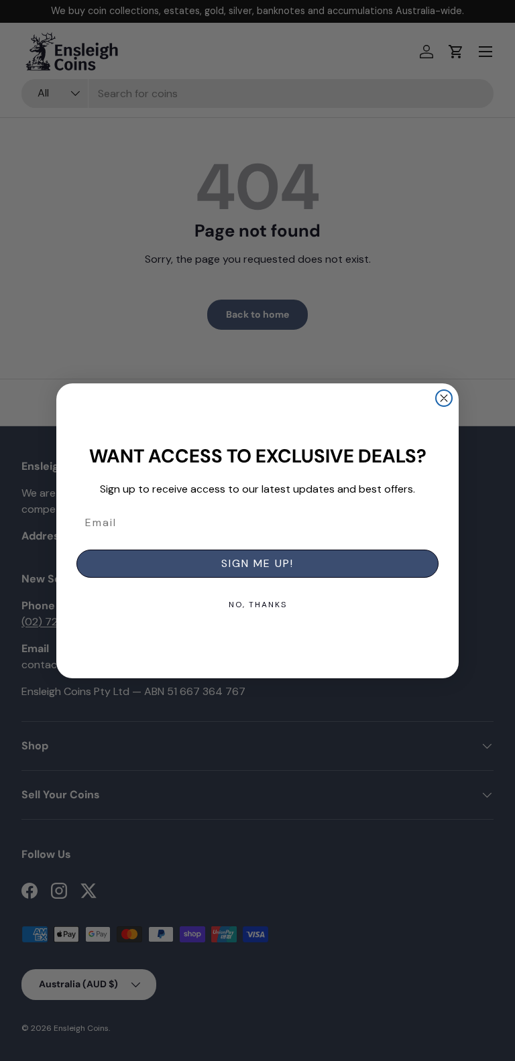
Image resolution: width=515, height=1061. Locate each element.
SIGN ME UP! (257, 563)
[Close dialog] (444, 398)
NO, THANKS (258, 604)
